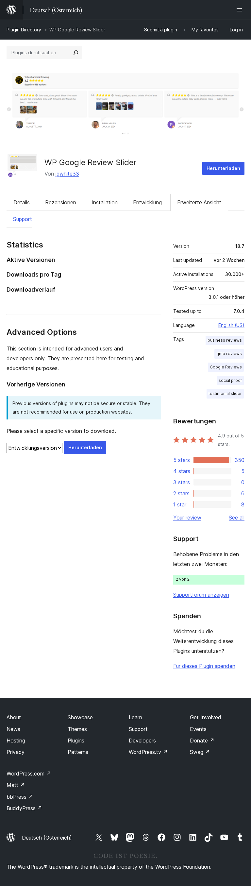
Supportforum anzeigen (201, 594)
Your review (187, 517)
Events (198, 729)
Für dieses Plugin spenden (204, 666)
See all (236, 517)
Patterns (78, 752)
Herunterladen (223, 168)
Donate (202, 740)
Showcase (80, 717)
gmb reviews (229, 353)
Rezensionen (60, 202)
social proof (230, 380)
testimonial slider (225, 393)
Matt (16, 785)
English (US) (231, 325)
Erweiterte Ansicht (199, 202)
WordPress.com (29, 773)
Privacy (16, 752)
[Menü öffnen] (240, 10)
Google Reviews (226, 367)
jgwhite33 (67, 173)
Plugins (76, 740)
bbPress (20, 796)
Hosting (16, 740)
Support (22, 219)
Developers (142, 740)
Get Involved (205, 717)
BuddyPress (24, 808)
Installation (105, 202)
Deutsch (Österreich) (47, 837)
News (13, 729)
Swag (200, 752)
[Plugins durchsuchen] (75, 52)
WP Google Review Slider (90, 162)
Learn (135, 717)
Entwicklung (147, 202)
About (14, 717)
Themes (77, 729)
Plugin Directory (24, 29)
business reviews (225, 340)
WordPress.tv (148, 752)
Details (21, 202)
